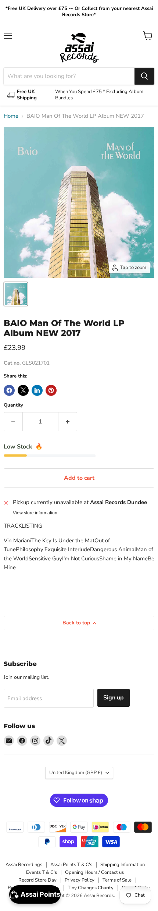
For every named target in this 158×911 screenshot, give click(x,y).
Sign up (113, 698)
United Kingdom (75, 772)
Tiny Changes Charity (91, 888)
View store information (35, 512)
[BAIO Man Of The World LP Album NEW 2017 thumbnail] (16, 294)
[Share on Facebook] (9, 390)
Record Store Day (37, 880)
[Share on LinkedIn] (37, 390)
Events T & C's (41, 872)
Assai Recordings (24, 864)
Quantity (13, 405)
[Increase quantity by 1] (67, 421)
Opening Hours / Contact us (94, 872)
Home (11, 116)
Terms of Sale (117, 880)
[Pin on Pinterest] (51, 390)
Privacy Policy (79, 880)
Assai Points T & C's (71, 864)
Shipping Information (122, 864)
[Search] (144, 76)
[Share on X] (23, 390)
